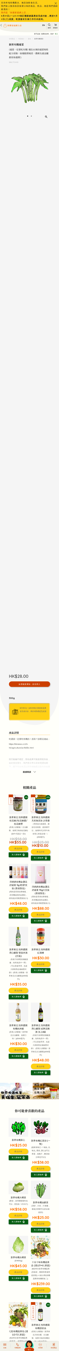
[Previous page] (11, 93)
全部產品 (12, 39)
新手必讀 (37, 34)
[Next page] (47, 93)
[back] (1, 25)
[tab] (28, 116)
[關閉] (56, 3)
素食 (29, 39)
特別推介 (21, 39)
